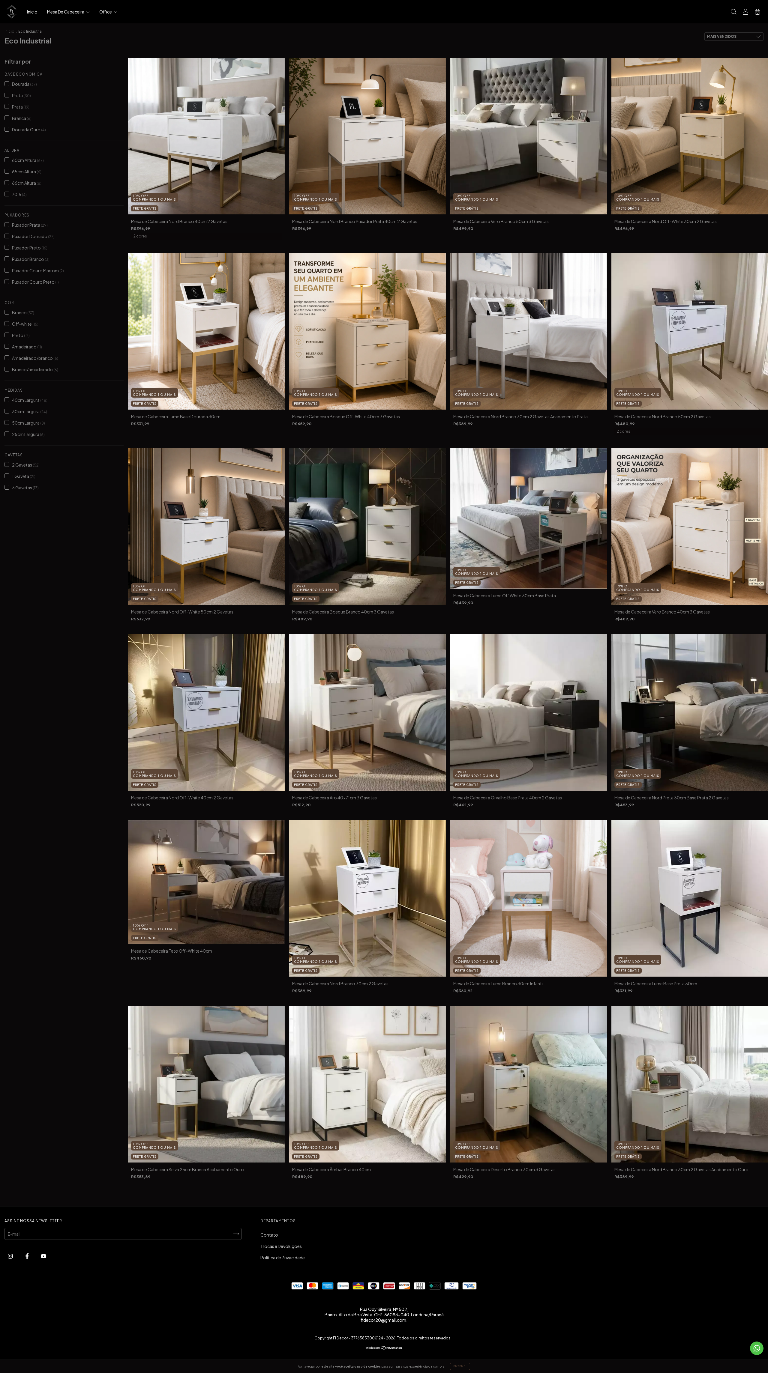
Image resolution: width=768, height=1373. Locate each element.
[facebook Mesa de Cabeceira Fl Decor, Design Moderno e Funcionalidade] (27, 1255)
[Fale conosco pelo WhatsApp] (757, 1348)
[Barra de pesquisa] (733, 12)
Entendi (460, 1366)
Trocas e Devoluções (281, 1246)
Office (105, 11)
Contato (269, 1234)
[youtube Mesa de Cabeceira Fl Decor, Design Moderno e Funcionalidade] (44, 1255)
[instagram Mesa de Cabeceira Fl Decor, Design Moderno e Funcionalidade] (10, 1255)
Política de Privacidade (282, 1257)
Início (32, 11)
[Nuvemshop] (384, 1348)
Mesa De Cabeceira (66, 11)
